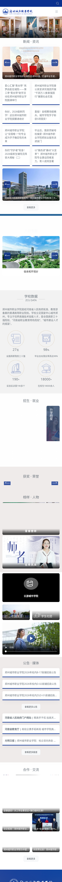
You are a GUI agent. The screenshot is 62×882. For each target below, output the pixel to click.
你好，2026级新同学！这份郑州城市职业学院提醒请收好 (15, 115)
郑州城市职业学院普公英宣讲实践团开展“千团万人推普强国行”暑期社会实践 (45, 91)
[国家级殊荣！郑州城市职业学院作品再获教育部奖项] (31, 489)
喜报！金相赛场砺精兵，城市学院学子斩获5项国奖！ (45, 115)
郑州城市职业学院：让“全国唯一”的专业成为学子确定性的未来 (15, 136)
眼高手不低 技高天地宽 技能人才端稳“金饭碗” (32, 730)
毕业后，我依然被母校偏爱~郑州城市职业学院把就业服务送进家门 (45, 136)
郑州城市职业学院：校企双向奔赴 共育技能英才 (32, 753)
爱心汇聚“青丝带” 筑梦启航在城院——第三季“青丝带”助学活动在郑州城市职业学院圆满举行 (15, 93)
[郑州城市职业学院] (17, 11)
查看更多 (31, 207)
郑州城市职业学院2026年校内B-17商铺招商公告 (30, 685)
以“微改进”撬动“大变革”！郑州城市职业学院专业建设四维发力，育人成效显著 (46, 156)
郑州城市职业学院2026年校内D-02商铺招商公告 (30, 696)
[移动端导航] (56, 11)
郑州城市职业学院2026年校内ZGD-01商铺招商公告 (32, 708)
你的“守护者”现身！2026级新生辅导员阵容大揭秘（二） (16, 154)
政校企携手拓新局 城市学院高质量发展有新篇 (32, 742)
